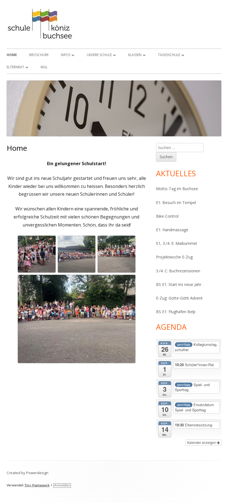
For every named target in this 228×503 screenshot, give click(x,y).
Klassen (135, 54)
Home (12, 54)
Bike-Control (167, 216)
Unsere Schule (99, 54)
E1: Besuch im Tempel (176, 202)
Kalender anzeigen (202, 442)
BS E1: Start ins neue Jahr (178, 284)
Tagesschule (169, 54)
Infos (65, 54)
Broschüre (39, 54)
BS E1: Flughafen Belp (175, 311)
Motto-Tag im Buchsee (177, 188)
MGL (44, 67)
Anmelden (62, 485)
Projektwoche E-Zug (174, 257)
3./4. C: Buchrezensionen (178, 270)
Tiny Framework (36, 485)
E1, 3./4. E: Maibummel (176, 243)
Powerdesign (37, 472)
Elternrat (15, 67)
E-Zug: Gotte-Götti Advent (179, 298)
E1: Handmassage (172, 229)
